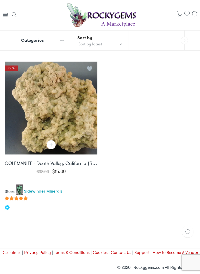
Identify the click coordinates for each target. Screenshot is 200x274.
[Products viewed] (187, 231)
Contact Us (121, 252)
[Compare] (194, 16)
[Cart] (180, 16)
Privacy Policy (37, 252)
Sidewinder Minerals (43, 191)
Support (141, 252)
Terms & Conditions (72, 252)
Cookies (100, 252)
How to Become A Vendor (175, 252)
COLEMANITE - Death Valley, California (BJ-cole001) (51, 163)
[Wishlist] (187, 16)
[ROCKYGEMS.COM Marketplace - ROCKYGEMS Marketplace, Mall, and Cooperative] (101, 14)
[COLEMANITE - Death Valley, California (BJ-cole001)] (51, 108)
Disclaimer (11, 252)
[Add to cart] (51, 144)
